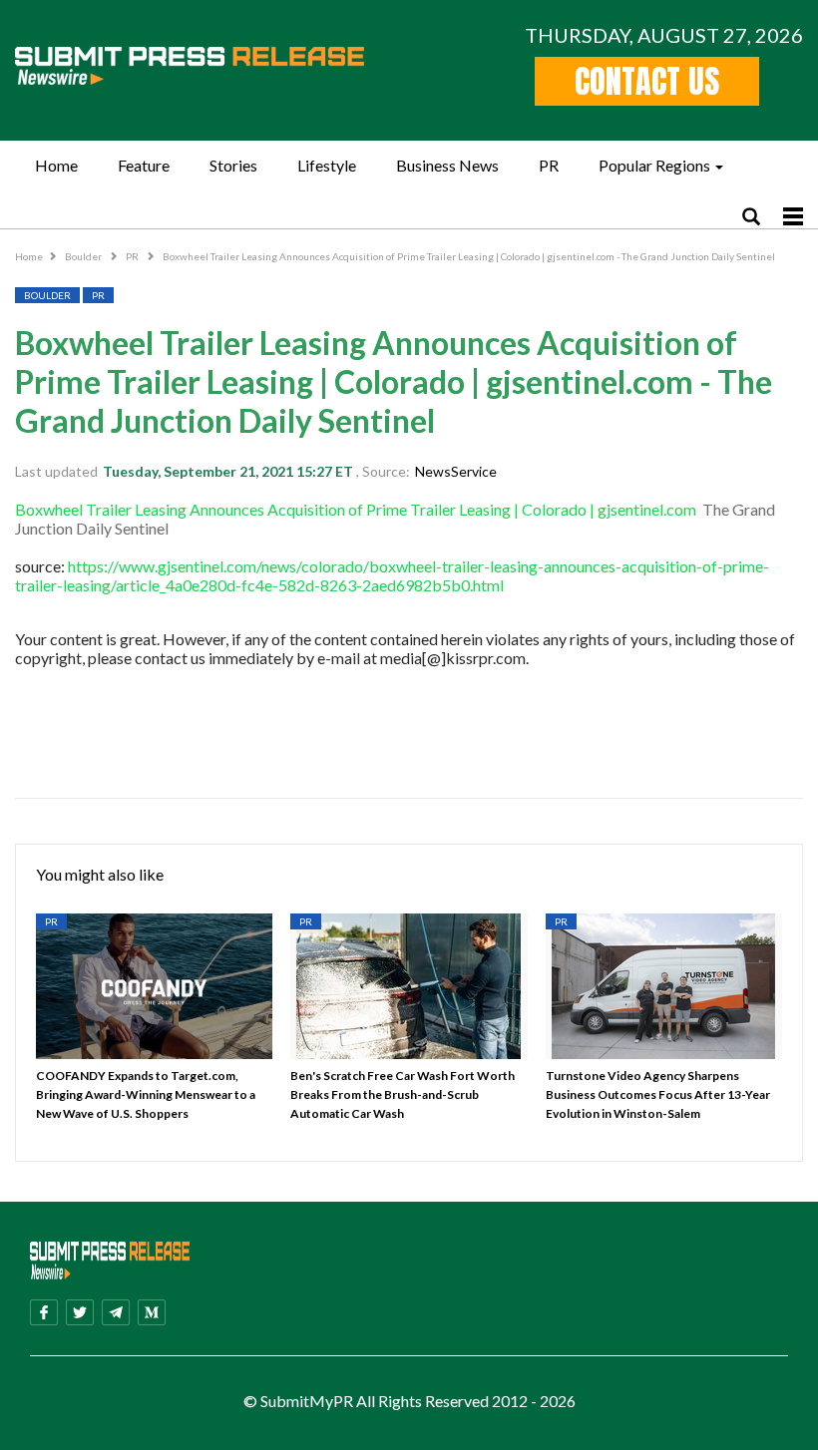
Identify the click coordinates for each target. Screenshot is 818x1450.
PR (549, 165)
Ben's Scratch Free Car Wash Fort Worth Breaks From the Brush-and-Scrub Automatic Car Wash (402, 1094)
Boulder (84, 256)
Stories (233, 165)
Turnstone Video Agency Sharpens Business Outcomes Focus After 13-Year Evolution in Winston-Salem (658, 1094)
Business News (447, 165)
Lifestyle (326, 165)
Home (56, 165)
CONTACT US (647, 81)
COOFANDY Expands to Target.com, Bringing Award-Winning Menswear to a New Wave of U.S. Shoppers (145, 1094)
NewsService (456, 471)
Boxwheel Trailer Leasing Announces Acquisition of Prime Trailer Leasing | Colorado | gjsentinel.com (355, 509)
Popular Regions (654, 165)
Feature (144, 165)
